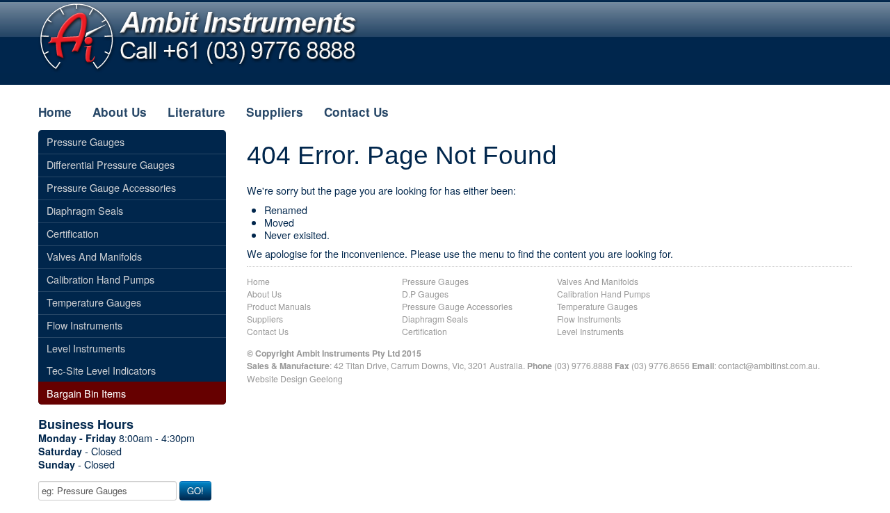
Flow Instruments (589, 319)
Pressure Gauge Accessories (457, 306)
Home (55, 112)
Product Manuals (279, 306)
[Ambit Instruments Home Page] (198, 35)
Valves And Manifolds (597, 281)
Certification (424, 331)
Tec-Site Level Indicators (101, 370)
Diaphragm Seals (435, 319)
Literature (196, 112)
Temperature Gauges (597, 306)
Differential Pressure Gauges (111, 164)
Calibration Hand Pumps (603, 294)
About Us (119, 112)
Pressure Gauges (435, 281)
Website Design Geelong (295, 378)
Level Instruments (590, 331)
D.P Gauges (425, 294)
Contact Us (356, 112)
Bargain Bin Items (86, 393)
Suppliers (274, 112)
